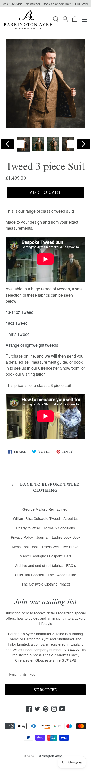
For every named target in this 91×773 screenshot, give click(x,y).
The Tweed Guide (62, 575)
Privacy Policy (22, 537)
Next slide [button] (71, 144)
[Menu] (85, 20)
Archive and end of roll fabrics (39, 566)
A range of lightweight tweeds (32, 346)
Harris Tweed (18, 335)
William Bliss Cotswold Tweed (36, 519)
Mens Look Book (25, 547)
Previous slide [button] (20, 144)
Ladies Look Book (66, 537)
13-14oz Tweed (19, 313)
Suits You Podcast (29, 575)
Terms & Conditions (59, 528)
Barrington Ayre (49, 756)
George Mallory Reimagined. (45, 509)
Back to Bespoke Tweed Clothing (49, 487)
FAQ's (71, 566)
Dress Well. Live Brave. (60, 547)
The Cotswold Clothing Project (45, 584)
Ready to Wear (28, 528)
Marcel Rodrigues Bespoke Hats (45, 556)
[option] (38, 144)
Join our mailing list (45, 601)
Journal (42, 537)
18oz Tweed (17, 324)
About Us (70, 519)
